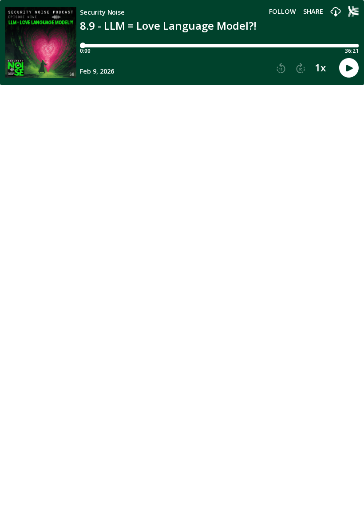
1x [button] (320, 68)
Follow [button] (282, 11)
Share (313, 11)
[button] (335, 12)
